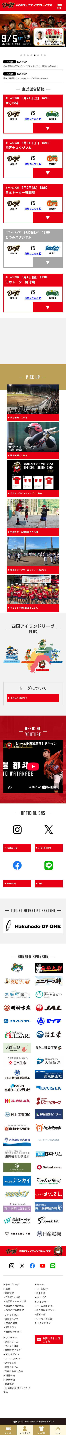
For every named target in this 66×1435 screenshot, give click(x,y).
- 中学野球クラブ (12, 1350)
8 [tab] (45, 55)
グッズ (39, 1297)
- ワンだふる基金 (43, 1318)
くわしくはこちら (18, 697)
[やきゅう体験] (33, 602)
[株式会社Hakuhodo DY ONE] (33, 931)
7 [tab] (41, 55)
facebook (11, 883)
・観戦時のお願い (12, 1331)
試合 (6, 1288)
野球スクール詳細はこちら (23, 532)
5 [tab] (34, 55)
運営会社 (9, 1379)
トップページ (11, 1284)
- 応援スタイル (10, 1367)
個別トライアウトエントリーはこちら (28, 569)
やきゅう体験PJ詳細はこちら (24, 607)
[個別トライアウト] (33, 564)
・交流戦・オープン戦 (14, 1301)
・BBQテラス (9, 1327)
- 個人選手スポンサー (46, 1310)
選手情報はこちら (18, 455)
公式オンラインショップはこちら (26, 493)
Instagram (12, 847)
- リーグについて (12, 1358)
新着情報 (9, 1375)
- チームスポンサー (44, 1305)
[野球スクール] (33, 526)
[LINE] (49, 874)
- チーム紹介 (41, 1288)
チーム (39, 1284)
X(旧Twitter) (44, 847)
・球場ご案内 (10, 1323)
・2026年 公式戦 (11, 1297)
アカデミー (10, 1337)
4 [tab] (31, 55)
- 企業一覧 (40, 1314)
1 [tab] (21, 55)
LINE (40, 883)
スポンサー (42, 1301)
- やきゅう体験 (10, 1345)
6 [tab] (38, 55)
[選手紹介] (33, 449)
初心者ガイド (11, 1354)
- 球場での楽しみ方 (13, 1371)
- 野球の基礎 (9, 1362)
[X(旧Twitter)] (49, 838)
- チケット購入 (10, 1314)
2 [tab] (24, 55)
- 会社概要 (8, 1383)
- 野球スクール (10, 1341)
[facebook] (17, 874)
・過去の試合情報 (12, 1310)
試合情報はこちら (18, 417)
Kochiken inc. (30, 1421)
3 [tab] (28, 55)
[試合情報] (33, 412)
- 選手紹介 (40, 1293)
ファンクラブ (43, 1322)
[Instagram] (17, 839)
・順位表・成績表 (12, 1305)
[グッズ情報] (33, 487)
